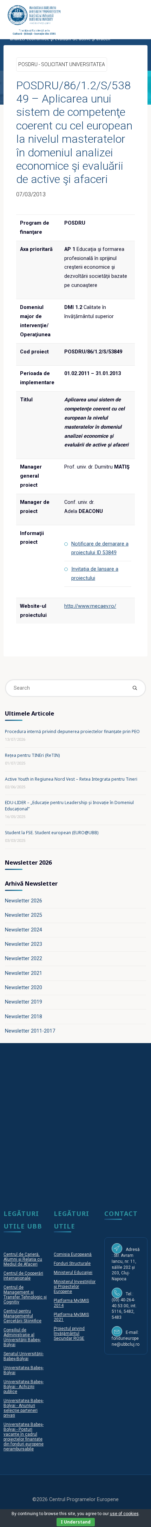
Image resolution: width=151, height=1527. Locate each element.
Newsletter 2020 (23, 988)
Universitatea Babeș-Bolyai (24, 1370)
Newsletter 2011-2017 (30, 1031)
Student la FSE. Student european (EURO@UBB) (51, 833)
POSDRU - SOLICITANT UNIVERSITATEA (49, 13)
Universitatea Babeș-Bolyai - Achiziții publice (24, 1386)
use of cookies (124, 1513)
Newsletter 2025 (23, 915)
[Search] (134, 688)
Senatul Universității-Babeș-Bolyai (24, 1356)
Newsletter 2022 (23, 959)
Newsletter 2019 (23, 1002)
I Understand (76, 1522)
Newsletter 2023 (23, 944)
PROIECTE (32, 5)
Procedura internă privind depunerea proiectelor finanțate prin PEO (72, 731)
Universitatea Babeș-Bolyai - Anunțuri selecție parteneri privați (24, 1408)
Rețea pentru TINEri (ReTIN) (32, 755)
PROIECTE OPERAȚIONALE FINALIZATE (89, 5)
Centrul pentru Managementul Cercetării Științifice (22, 1316)
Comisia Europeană (73, 1254)
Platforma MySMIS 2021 (71, 1317)
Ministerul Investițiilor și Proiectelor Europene (75, 1286)
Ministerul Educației (73, 1272)
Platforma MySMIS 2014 (71, 1303)
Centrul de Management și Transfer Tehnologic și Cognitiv (25, 1294)
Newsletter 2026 (23, 901)
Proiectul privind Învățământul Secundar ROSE (69, 1333)
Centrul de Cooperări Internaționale (23, 1276)
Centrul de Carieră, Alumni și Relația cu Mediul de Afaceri (23, 1259)
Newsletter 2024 (23, 930)
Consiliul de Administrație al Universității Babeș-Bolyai (22, 1337)
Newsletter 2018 (23, 1017)
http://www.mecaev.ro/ (90, 606)
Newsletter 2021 (23, 973)
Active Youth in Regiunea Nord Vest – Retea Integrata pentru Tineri (71, 779)
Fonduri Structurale (72, 1263)
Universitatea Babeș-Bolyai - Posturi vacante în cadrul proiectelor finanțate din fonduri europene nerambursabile (24, 1436)
